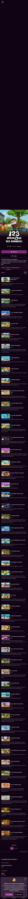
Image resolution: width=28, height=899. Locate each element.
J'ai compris (9, 894)
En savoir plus (18, 894)
